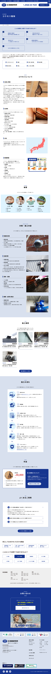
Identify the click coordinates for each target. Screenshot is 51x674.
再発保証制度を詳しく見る (22, 449)
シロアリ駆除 (19, 561)
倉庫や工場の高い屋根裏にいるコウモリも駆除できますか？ (21, 518)
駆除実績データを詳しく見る (7, 546)
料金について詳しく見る (34, 483)
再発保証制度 (31, 644)
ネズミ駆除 (43, 556)
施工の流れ (9, 65)
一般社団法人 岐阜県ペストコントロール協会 (9, 650)
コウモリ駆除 (46, 641)
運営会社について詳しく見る (43, 546)
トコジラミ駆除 (31, 561)
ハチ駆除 (7, 561)
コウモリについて (10, 62)
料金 (18, 65)
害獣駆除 (31, 556)
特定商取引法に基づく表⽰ (43, 652)
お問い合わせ (31, 655)
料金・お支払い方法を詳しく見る (19, 546)
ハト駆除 (7, 556)
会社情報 (4, 0)
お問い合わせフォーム (26, 394)
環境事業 (23, 0)
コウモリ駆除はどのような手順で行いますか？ (18, 521)
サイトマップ (31, 658)
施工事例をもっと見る (25, 371)
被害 (18, 62)
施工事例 (40, 62)
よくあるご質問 (31, 65)
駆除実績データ (31, 641)
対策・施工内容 (31, 62)
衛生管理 (43, 561)
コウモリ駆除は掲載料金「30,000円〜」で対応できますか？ (21, 507)
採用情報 (10, 0)
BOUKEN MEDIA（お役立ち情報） (33, 0)
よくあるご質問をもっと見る (25, 531)
